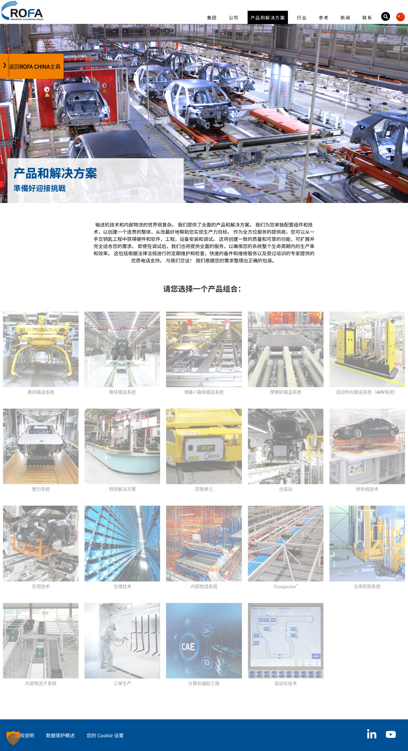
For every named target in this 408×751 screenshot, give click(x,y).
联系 (367, 17)
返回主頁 (35, 66)
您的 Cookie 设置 (105, 735)
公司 (234, 17)
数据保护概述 (60, 735)
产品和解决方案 (268, 17)
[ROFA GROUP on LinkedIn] (371, 734)
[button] (13, 738)
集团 (212, 17)
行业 (302, 17)
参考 (324, 17)
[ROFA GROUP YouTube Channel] (391, 734)
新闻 (345, 17)
